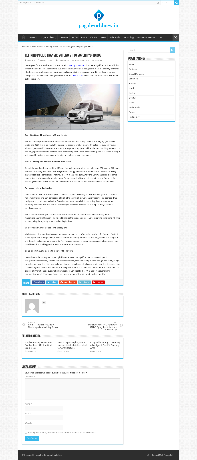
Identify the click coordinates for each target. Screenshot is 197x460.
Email (28, 413)
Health (84, 37)
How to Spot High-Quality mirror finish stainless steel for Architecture (72, 345)
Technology (129, 37)
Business (33, 37)
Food (131, 88)
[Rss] (158, 3)
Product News (37, 47)
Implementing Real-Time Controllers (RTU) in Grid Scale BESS (38, 345)
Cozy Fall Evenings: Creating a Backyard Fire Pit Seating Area (105, 345)
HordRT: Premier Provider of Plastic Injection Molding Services (43, 324)
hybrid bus (77, 75)
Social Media (114, 37)
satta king (58, 455)
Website (28, 423)
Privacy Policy (25, 3)
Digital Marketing (48, 37)
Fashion (74, 37)
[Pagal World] (98, 19)
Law (160, 37)
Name (28, 404)
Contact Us (39, 3)
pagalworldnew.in (44, 455)
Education (63, 37)
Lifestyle (93, 37)
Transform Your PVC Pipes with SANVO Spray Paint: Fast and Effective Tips (102, 326)
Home (24, 37)
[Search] (176, 2)
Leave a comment (82, 60)
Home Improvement (146, 37)
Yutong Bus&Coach (77, 65)
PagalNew (31, 60)
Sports (132, 112)
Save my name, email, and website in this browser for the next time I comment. (62, 432)
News (103, 37)
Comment (30, 376)
